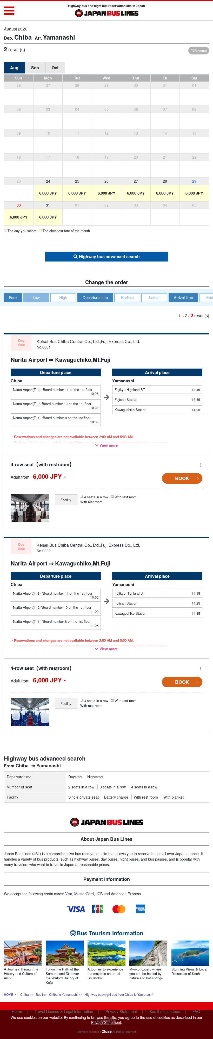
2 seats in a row (81, 786)
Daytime (75, 776)
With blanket (173, 797)
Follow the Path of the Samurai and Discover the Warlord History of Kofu (62, 976)
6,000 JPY (48, 193)
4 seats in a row (144, 786)
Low (36, 297)
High (63, 297)
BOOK (182, 478)
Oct (55, 68)
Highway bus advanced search (109, 256)
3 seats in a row (113, 786)
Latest (154, 297)
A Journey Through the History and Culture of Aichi (21, 973)
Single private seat (83, 797)
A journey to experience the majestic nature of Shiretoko (105, 973)
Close (107, 1031)
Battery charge (116, 797)
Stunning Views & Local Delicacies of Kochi (189, 971)
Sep (35, 68)
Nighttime (95, 776)
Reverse (200, 50)
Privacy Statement (106, 1022)
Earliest (127, 297)
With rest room (146, 797)
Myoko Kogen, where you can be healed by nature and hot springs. (146, 973)
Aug (14, 68)
